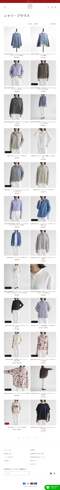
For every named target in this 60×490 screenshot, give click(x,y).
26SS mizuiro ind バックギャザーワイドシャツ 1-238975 (43, 394)
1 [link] (19, 438)
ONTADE (27, 486)
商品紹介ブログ (8, 453)
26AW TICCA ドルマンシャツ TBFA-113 (17, 155)
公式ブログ (33, 464)
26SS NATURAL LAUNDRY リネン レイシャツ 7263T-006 (16, 360)
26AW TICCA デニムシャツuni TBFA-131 (17, 257)
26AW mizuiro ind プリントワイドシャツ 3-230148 (17, 393)
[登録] (28, 473)
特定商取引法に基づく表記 (37, 453)
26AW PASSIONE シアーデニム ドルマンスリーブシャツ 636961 (43, 54)
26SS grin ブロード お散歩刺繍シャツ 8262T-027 (43, 325)
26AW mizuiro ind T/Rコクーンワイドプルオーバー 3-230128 (43, 428)
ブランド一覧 (7, 450)
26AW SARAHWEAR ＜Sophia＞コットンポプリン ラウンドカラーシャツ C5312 (16, 224)
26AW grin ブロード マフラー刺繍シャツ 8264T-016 (43, 156)
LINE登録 (6, 460)
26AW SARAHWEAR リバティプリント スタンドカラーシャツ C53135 (43, 122)
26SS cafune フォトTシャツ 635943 (17, 427)
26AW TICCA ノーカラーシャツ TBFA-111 (43, 189)
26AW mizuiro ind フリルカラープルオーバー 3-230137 (17, 326)
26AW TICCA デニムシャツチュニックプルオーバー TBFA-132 (43, 224)
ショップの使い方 (8, 457)
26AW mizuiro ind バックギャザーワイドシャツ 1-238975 (43, 258)
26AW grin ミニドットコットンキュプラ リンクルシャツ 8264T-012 (16, 190)
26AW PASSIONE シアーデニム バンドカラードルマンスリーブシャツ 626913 (16, 54)
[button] (4, 7)
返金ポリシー (33, 460)
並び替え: (30, 24)
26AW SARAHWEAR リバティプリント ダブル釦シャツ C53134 (17, 122)
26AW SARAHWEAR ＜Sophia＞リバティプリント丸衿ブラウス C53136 (43, 88)
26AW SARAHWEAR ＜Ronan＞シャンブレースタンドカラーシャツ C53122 (43, 292)
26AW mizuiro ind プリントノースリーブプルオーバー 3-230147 (43, 360)
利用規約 (32, 450)
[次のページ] (40, 438)
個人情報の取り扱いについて (37, 457)
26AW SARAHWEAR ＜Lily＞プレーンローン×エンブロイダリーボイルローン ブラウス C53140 (17, 292)
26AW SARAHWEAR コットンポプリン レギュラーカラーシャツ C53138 (17, 88)
